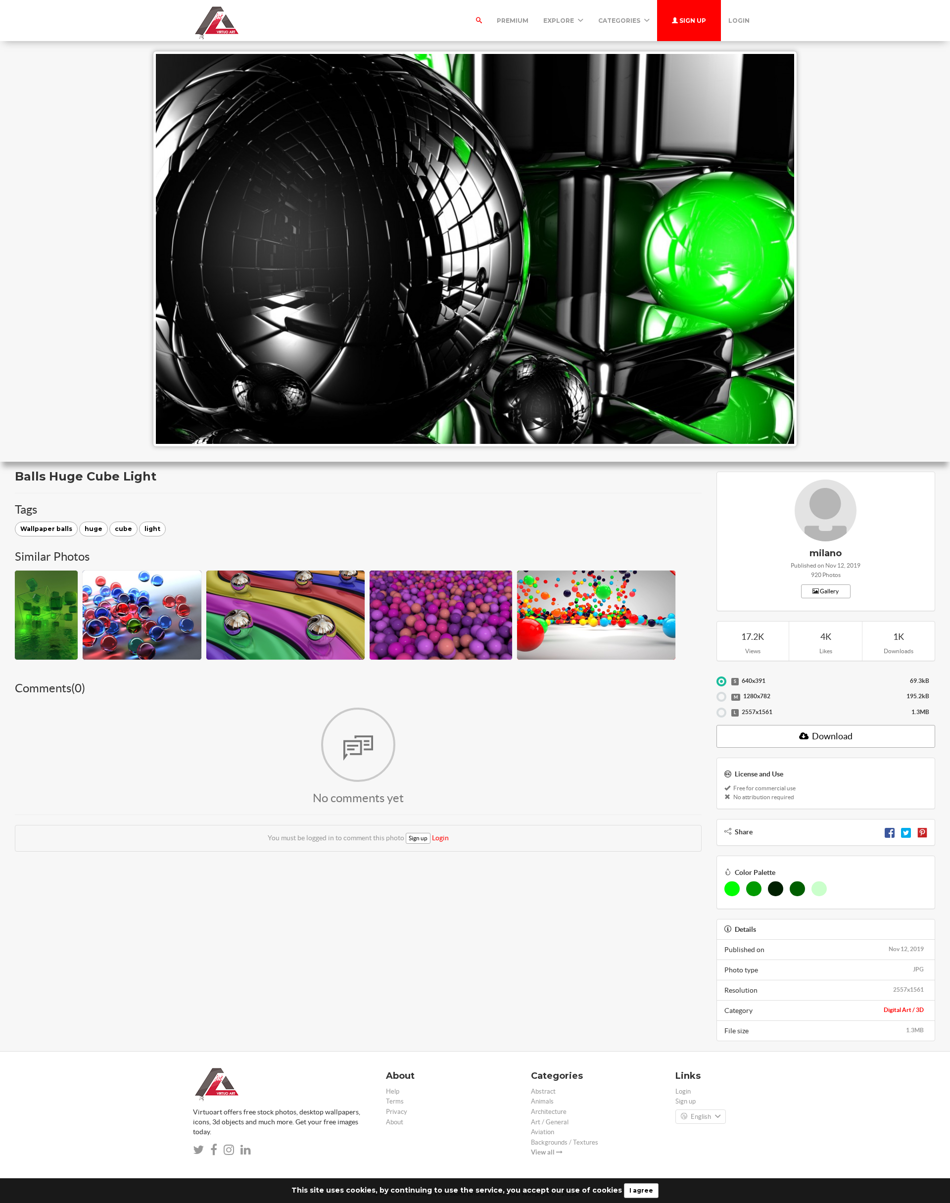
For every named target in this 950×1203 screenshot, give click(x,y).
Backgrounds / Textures (564, 1142)
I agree (641, 1190)
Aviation (542, 1132)
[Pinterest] (922, 832)
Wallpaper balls (46, 528)
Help (392, 1091)
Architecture (549, 1111)
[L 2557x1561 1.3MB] (721, 713)
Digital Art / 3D (904, 1010)
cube (123, 528)
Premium (512, 20)
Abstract (543, 1091)
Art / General (550, 1122)
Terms (395, 1101)
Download (831, 736)
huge (93, 528)
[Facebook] (890, 832)
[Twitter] (906, 832)
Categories (620, 20)
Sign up (692, 20)
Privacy (396, 1111)
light (152, 528)
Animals (542, 1101)
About (394, 1122)
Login (739, 20)
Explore (559, 20)
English (700, 1116)
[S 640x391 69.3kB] (721, 681)
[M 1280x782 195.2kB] (721, 697)
